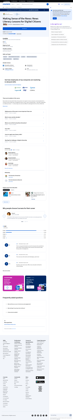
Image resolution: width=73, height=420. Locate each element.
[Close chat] (71, 8)
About (4, 378)
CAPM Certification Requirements (40, 344)
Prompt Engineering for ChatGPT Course (29, 368)
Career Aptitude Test (40, 341)
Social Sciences (13, 7)
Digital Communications (8, 59)
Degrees (4, 394)
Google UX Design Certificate (17, 358)
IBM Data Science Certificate (17, 367)
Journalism (23, 56)
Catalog (4, 385)
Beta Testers (16, 382)
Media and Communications (31, 56)
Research (5, 56)
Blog (15, 383)
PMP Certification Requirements (40, 364)
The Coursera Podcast (18, 385)
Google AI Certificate (18, 343)
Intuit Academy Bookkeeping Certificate (16, 370)
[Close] (44, 10)
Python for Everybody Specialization (29, 371)
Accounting (5, 341)
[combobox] (32, 4)
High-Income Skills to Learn (40, 358)
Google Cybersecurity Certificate (18, 346)
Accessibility (28, 387)
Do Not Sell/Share (29, 398)
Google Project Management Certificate (17, 355)
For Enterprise (5, 396)
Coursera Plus (5, 387)
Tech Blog (16, 387)
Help (26, 385)
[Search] (48, 4)
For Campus (5, 399)
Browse (7, 7)
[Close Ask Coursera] (59, 4)
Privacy (27, 383)
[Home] (3, 7)
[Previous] (4, 216)
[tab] (6, 190)
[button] (18, 4)
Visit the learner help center (10, 324)
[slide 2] (23, 221)
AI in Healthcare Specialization (28, 353)
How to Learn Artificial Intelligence (40, 361)
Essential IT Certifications (39, 355)
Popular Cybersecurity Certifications (41, 367)
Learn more (19, 33)
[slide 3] (25, 221)
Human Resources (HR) (7, 351)
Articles (27, 390)
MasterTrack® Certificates (5, 392)
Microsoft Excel (5, 353)
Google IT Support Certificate (17, 351)
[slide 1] (22, 221)
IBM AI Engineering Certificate (17, 361)
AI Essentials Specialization (28, 344)
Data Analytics (5, 348)
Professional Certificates (5, 389)
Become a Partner (6, 401)
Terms (27, 382)
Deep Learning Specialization (28, 355)
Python (4, 356)
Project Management (6, 355)
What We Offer (5, 380)
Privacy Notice (64, 15)
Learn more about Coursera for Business (13, 84)
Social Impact (5, 403)
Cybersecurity (5, 346)
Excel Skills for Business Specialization (28, 359)
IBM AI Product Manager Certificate (17, 364)
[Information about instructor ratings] (11, 149)
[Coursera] (6, 4)
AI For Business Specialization (28, 347)
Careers (4, 383)
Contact (27, 389)
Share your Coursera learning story (40, 369)
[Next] (44, 216)
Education (20, 7)
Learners (15, 378)
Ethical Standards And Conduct (14, 56)
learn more (14, 328)
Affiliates (27, 394)
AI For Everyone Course (28, 350)
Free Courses (5, 405)
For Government (6, 398)
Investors (27, 380)
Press (27, 378)
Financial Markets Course (29, 362)
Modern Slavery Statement (28, 396)
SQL (3, 358)
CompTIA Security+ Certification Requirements (40, 351)
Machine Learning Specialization (29, 365)
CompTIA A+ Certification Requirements (39, 347)
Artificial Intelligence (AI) (6, 344)
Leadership (5, 382)
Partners (15, 380)
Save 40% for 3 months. (34, 10)
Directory (27, 392)
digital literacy (16, 59)
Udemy (4, 406)
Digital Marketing (6, 350)
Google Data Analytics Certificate (18, 349)
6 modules (5, 38)
